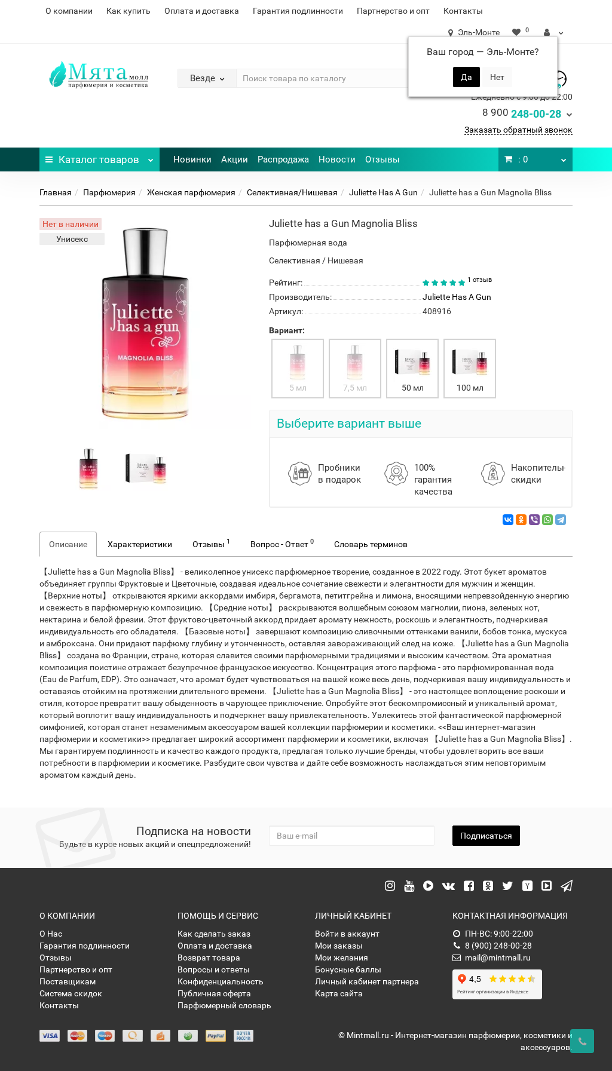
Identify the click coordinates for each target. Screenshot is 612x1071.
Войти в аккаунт (347, 933)
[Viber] (534, 519)
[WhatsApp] (547, 519)
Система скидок (70, 993)
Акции (234, 159)
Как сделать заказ (214, 933)
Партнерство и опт (393, 11)
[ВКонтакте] (508, 519)
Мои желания (341, 957)
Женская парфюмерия (191, 192)
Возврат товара (209, 957)
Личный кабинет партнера (367, 981)
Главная (55, 192)
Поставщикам (67, 981)
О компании (69, 11)
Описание (68, 544)
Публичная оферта (214, 993)
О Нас (50, 933)
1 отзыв (479, 280)
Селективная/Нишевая (292, 192)
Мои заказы (339, 945)
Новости (337, 159)
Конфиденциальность (221, 981)
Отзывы (382, 159)
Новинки (192, 159)
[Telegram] (560, 519)
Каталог (99, 159)
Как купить (128, 11)
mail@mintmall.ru (498, 957)
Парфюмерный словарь (224, 1005)
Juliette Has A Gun (383, 192)
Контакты (463, 11)
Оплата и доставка (201, 11)
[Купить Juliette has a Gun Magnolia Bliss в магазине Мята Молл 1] (146, 468)
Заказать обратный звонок (518, 129)
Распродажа (283, 159)
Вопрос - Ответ (282, 543)
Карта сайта (339, 993)
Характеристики (140, 544)
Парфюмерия (109, 192)
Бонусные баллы (348, 969)
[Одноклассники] (521, 519)
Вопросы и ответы (214, 969)
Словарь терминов (371, 544)
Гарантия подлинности (298, 11)
